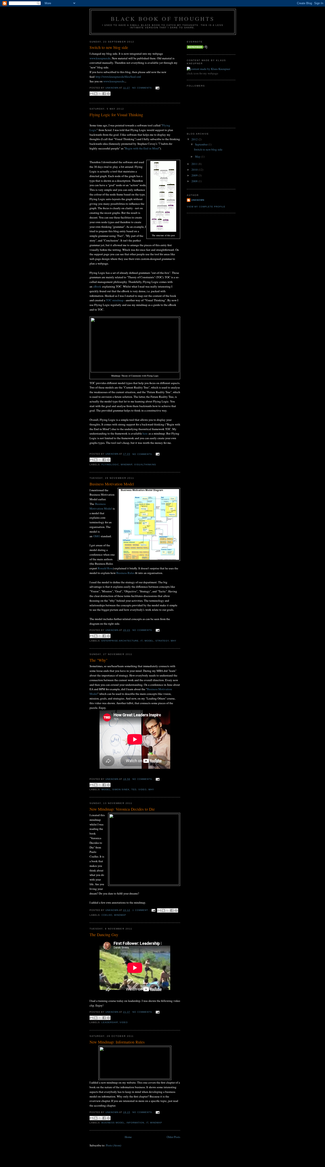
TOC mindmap (115, 300)
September (201, 144)
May (198, 156)
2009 (194, 175)
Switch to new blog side (109, 47)
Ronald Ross (105, 568)
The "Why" (98, 660)
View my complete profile (206, 206)
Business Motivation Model (112, 484)
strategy (162, 641)
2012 (194, 139)
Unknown (197, 200)
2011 (194, 164)
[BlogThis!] (96, 93)
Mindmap (126, 464)
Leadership (109, 1022)
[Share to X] (100, 93)
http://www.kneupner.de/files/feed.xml (118, 77)
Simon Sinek (121, 789)
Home (128, 1137)
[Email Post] (156, 88)
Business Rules (125, 573)
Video (142, 789)
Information (135, 1122)
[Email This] (91, 93)
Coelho (106, 915)
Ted (133, 789)
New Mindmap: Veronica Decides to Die (122, 809)
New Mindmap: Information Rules (117, 1042)
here (145, 433)
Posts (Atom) (113, 1145)
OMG (96, 536)
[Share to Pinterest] (108, 93)
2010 (194, 170)
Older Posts (173, 1137)
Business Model (113, 1122)
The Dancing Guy (104, 934)
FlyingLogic (110, 464)
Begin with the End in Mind (142, 148)
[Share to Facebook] (104, 93)
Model (149, 641)
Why (173, 641)
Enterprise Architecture (120, 641)
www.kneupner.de (100, 58)
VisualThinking (145, 464)
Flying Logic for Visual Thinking (116, 114)
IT (141, 641)
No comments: (142, 88)
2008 (194, 181)
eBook (97, 286)
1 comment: (140, 910)
